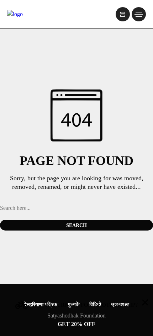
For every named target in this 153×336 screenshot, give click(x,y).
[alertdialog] (76, 315)
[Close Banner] (145, 302)
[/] (123, 14)
